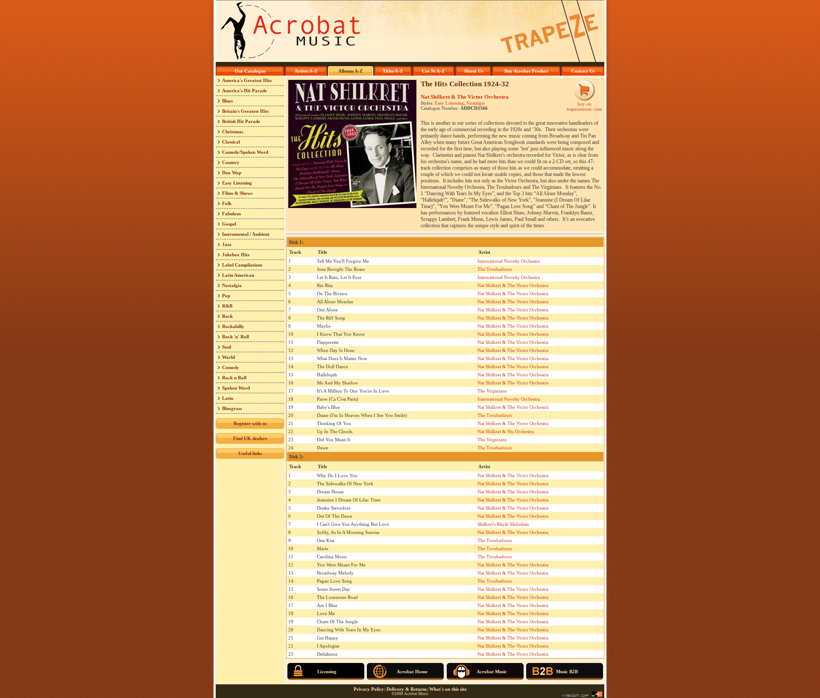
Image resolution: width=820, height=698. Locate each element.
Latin (227, 398)
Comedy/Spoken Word (245, 152)
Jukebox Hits (235, 254)
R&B (227, 305)
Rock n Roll (234, 377)
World (228, 357)
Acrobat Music (492, 671)
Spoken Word (236, 387)
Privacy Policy (369, 689)
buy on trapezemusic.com (584, 106)
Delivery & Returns (407, 689)
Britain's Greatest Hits (245, 111)
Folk (226, 203)
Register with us (250, 423)
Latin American (238, 275)
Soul (226, 346)
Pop (226, 295)
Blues (227, 100)
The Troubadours (494, 269)
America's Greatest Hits (247, 80)
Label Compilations (242, 264)
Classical (231, 141)
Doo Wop (231, 172)
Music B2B (567, 671)
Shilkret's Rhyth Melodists (503, 524)
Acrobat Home (412, 671)
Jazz (226, 244)
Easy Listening (237, 182)
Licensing (327, 671)
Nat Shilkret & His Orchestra (505, 431)
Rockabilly (233, 326)
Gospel (229, 223)
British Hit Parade (241, 121)
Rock (227, 316)
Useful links (250, 453)
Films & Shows (237, 193)
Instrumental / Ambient (245, 234)
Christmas (232, 131)
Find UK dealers (250, 438)
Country (231, 162)
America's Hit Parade (244, 90)
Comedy (230, 367)
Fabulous (231, 213)
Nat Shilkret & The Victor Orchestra (465, 97)
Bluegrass (232, 408)
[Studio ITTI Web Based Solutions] (582, 695)
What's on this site (448, 689)
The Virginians (492, 390)
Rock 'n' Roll (235, 336)
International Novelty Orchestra (508, 261)
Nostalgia (232, 285)
